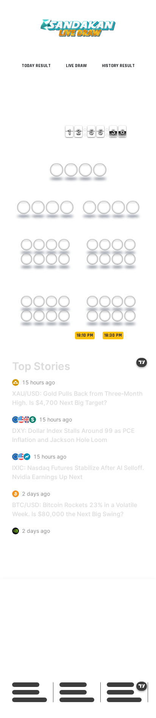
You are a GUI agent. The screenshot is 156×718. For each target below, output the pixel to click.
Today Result (36, 66)
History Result (118, 66)
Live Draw (76, 66)
